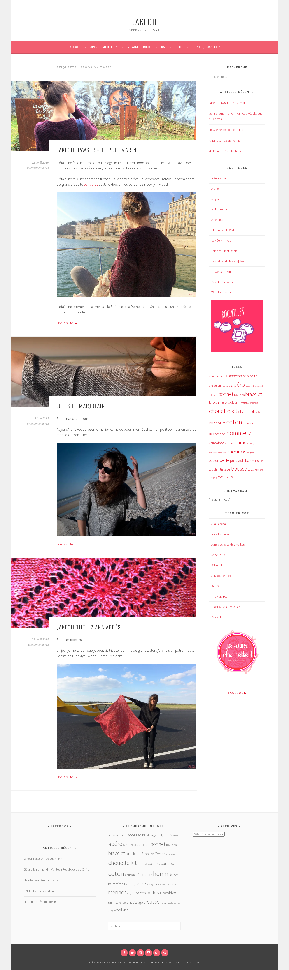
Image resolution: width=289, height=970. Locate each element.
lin (256, 443)
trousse (239, 468)
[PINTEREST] (140, 952)
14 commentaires (38, 423)
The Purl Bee (219, 596)
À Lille (215, 189)
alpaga (252, 376)
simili (253, 461)
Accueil (75, 47)
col (251, 411)
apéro (238, 384)
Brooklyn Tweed (237, 402)
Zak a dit (216, 617)
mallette (213, 452)
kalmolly (230, 443)
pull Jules (91, 184)
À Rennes (217, 220)
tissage (225, 469)
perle (224, 460)
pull (233, 460)
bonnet (225, 394)
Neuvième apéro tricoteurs (226, 130)
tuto (250, 469)
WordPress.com (187, 962)
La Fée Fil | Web (221, 240)
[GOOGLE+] (156, 952)
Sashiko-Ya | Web (222, 282)
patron (214, 460)
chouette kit (223, 411)
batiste (248, 385)
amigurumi (215, 385)
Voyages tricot (140, 47)
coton (234, 422)
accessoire (237, 375)
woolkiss (225, 476)
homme (236, 433)
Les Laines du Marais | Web (228, 261)
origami (251, 452)
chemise (254, 402)
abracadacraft (218, 376)
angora (226, 385)
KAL (163, 47)
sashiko (242, 460)
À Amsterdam (219, 178)
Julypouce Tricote (222, 576)
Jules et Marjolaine (82, 406)
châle (243, 411)
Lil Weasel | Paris (221, 272)
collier (258, 412)
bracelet (253, 394)
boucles (239, 395)
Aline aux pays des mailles (228, 545)
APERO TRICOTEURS (104, 47)
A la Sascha (218, 524)
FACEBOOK (237, 693)
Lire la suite (67, 323)
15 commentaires (38, 168)
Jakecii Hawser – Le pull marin (97, 150)
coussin (248, 423)
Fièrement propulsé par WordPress (117, 962)
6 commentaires (38, 645)
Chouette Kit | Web (223, 230)
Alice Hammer (220, 534)
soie (260, 461)
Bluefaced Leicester (140, 845)
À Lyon (215, 199)
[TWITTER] (132, 952)
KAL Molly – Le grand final (225, 141)
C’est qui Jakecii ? (206, 47)
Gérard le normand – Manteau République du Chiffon (57, 869)
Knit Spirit (217, 586)
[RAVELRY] (164, 952)
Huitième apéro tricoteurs (225, 151)
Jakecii (145, 22)
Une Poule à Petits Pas (225, 607)
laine (241, 442)
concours (217, 422)
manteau (222, 452)
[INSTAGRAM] (148, 952)
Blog (179, 47)
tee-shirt (214, 469)
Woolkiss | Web (221, 292)
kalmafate (216, 443)
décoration (217, 434)
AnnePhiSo (218, 555)
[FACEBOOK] (124, 952)
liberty (250, 443)
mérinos (237, 451)
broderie (216, 402)
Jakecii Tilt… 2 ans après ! (90, 627)
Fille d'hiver (218, 565)
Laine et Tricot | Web (224, 251)
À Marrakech (219, 209)
